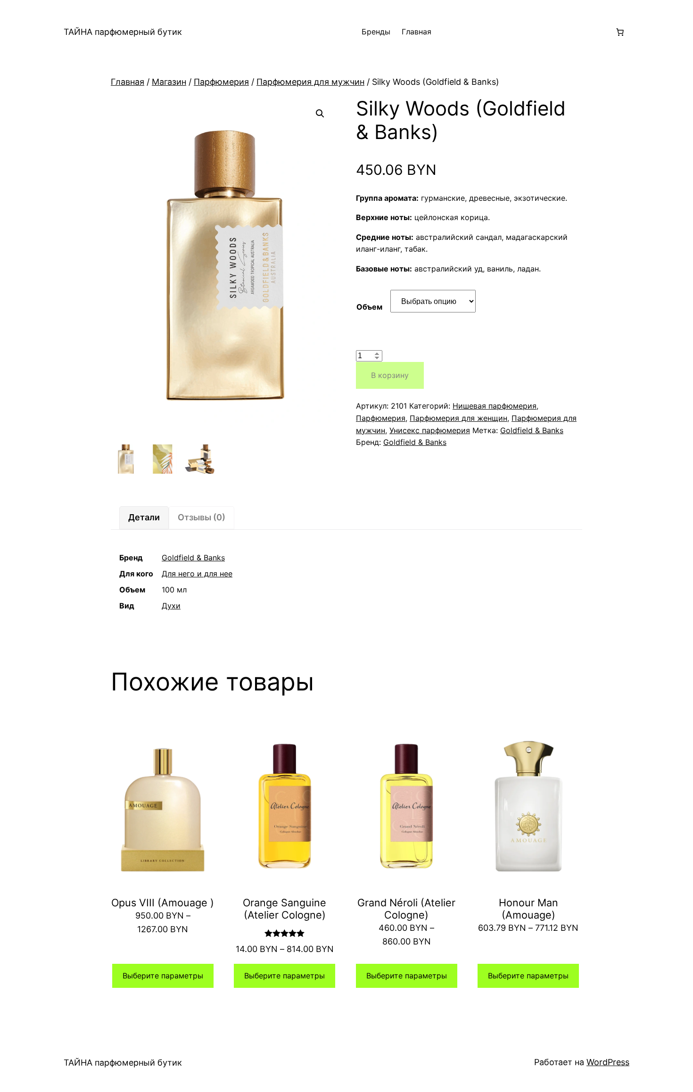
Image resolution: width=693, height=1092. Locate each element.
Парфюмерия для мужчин (310, 82)
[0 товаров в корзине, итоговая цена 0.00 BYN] (619, 32)
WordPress (607, 1062)
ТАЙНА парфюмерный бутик (123, 32)
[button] (320, 113)
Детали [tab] (144, 517)
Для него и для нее (197, 573)
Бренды (376, 31)
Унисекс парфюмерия (429, 430)
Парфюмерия (221, 82)
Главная (416, 31)
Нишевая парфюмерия (494, 406)
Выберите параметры (163, 975)
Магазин (169, 82)
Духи (171, 605)
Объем (369, 307)
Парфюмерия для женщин (458, 418)
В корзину (390, 375)
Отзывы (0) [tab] (201, 517)
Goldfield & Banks (531, 430)
